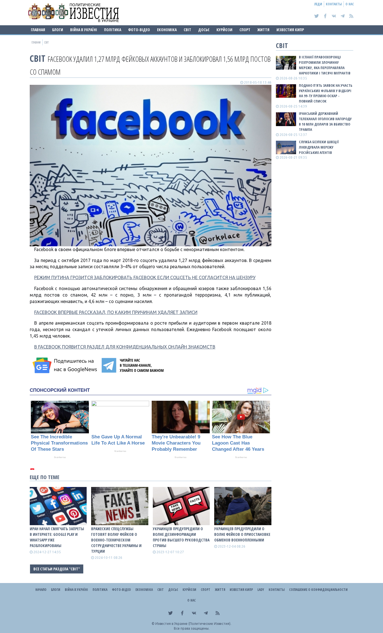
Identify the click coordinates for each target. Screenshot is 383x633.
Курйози (224, 29)
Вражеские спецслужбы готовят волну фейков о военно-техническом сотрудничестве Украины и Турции (116, 540)
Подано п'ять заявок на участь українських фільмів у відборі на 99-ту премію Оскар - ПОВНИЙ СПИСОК (325, 93)
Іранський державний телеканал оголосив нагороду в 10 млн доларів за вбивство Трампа (325, 121)
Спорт (244, 29)
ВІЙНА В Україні (83, 29)
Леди (318, 4)
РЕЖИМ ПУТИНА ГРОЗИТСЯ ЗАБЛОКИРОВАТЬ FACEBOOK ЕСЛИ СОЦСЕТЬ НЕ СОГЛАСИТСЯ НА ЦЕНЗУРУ (144, 277)
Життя (263, 29)
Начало (41, 589)
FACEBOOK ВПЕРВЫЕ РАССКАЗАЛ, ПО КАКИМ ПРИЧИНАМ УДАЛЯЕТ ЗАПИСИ (115, 312)
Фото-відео (139, 29)
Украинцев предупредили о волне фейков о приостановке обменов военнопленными (242, 534)
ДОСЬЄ (203, 29)
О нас (349, 4)
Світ (187, 29)
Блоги (57, 29)
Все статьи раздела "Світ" (56, 568)
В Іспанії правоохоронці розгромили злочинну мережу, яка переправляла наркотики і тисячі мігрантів (324, 65)
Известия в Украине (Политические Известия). (193, 623)
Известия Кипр (290, 29)
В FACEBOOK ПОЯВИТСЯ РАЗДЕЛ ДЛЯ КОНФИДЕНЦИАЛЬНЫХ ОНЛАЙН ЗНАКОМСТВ (124, 346)
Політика (112, 29)
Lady (260, 589)
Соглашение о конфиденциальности (318, 589)
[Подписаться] (65, 365)
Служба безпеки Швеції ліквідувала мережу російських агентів (319, 147)
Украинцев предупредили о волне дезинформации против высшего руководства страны (181, 537)
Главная (38, 29)
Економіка (167, 29)
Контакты (334, 4)
